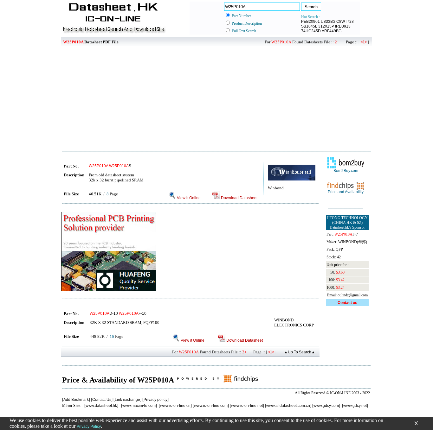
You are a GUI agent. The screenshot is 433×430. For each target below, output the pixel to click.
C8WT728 (345, 21)
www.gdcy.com (326, 405)
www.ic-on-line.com (211, 405)
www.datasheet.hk (101, 405)
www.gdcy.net (355, 405)
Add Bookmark (76, 399)
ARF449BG (331, 31)
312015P (326, 26)
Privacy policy (155, 399)
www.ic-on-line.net (247, 405)
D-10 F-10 (118, 313)
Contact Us (101, 399)
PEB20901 (310, 21)
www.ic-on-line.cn (175, 405)
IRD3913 (343, 26)
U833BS (328, 21)
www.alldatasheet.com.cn (288, 405)
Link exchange (127, 399)
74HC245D (311, 31)
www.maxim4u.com (139, 405)
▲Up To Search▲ (299, 352)
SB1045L (309, 26)
